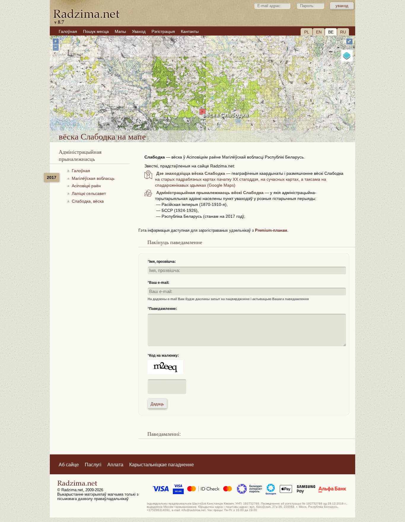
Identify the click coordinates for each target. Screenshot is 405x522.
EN (319, 32)
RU (343, 32)
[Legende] (347, 55)
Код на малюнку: (164, 355)
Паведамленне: (163, 309)
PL (306, 32)
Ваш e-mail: (159, 283)
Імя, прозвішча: (162, 262)
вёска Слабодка (225, 115)
